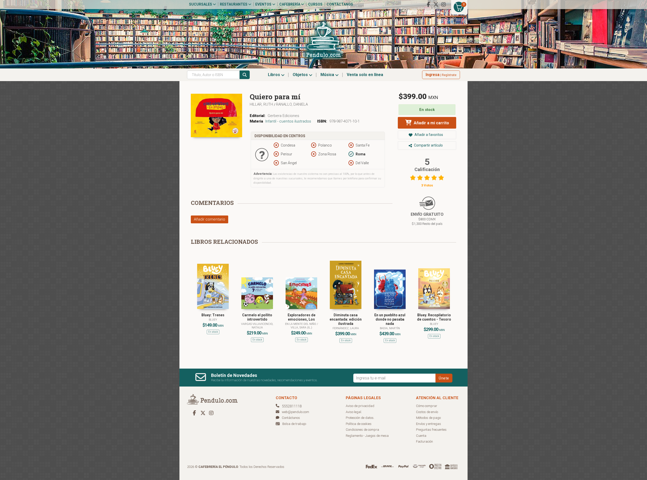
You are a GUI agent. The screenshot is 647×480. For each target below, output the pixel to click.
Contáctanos (340, 4)
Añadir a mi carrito (431, 123)
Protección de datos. (360, 418)
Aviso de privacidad (360, 406)
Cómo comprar (426, 406)
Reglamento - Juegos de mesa (367, 436)
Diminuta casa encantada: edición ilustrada (346, 319)
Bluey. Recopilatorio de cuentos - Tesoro (434, 317)
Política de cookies (359, 424)
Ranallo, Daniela (292, 104)
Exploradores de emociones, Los (301, 317)
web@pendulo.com (295, 412)
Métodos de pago (428, 418)
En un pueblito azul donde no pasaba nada (389, 319)
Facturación (424, 441)
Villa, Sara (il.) (301, 327)
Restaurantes (234, 4)
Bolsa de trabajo (294, 424)
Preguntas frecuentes (431, 429)
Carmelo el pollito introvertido (257, 317)
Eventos (263, 4)
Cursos (315, 4)
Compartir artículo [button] (428, 145)
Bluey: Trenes (212, 315)
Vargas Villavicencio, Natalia (257, 325)
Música (327, 74)
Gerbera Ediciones (283, 115)
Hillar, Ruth (262, 104)
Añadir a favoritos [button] (428, 135)
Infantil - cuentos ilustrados (288, 121)
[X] (436, 4)
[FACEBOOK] (428, 4)
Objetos (301, 74)
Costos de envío (427, 412)
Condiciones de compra (362, 429)
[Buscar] (245, 74)
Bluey (213, 319)
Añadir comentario (209, 219)
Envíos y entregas (428, 424)
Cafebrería (290, 4)
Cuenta (421, 436)
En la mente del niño (301, 324)
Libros (274, 74)
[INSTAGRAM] (443, 4)
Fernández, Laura (346, 328)
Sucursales (201, 4)
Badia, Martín (390, 328)
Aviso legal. (354, 412)
